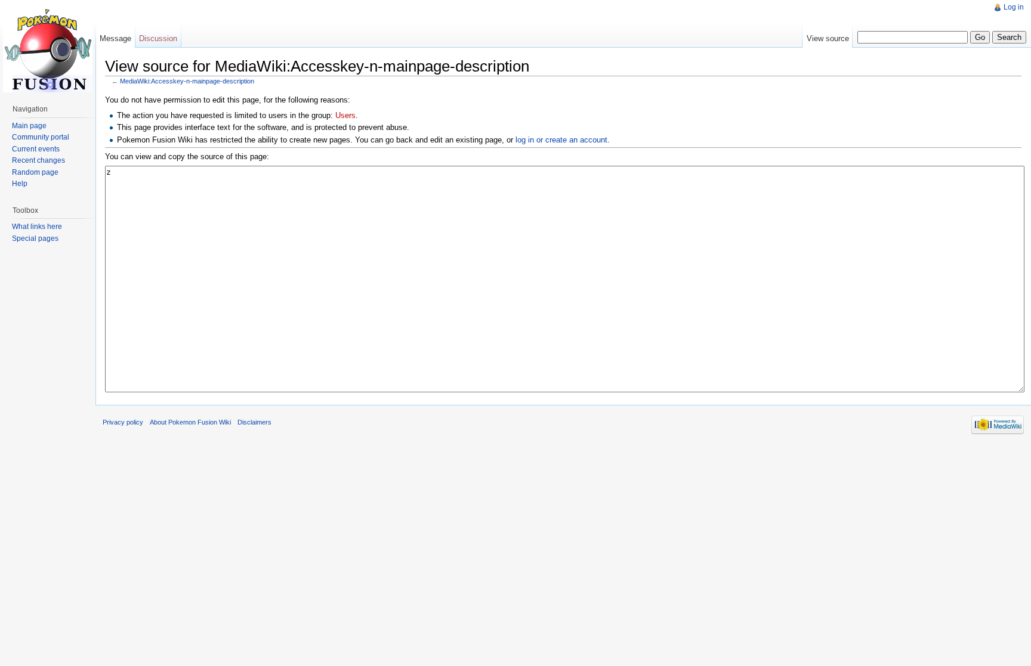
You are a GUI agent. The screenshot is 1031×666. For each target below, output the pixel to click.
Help (19, 183)
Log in (1014, 7)
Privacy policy (123, 422)
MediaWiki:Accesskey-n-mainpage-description (187, 81)
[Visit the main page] (47, 47)
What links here (37, 226)
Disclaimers (254, 422)
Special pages (35, 238)
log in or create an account (561, 139)
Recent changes (38, 160)
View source (828, 38)
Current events (36, 149)
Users (345, 115)
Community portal (40, 137)
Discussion (158, 38)
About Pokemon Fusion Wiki (190, 422)
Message (115, 38)
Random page (35, 172)
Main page (29, 126)
